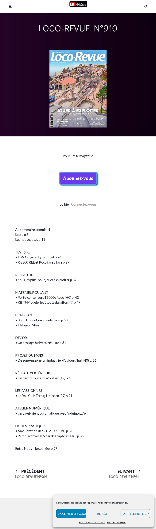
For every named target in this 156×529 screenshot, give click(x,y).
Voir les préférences (136, 513)
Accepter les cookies (72, 513)
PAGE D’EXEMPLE (116, 522)
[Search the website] (146, 7)
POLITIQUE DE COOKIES (92, 522)
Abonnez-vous (78, 178)
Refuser (103, 513)
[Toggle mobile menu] (10, 6)
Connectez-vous (83, 204)
